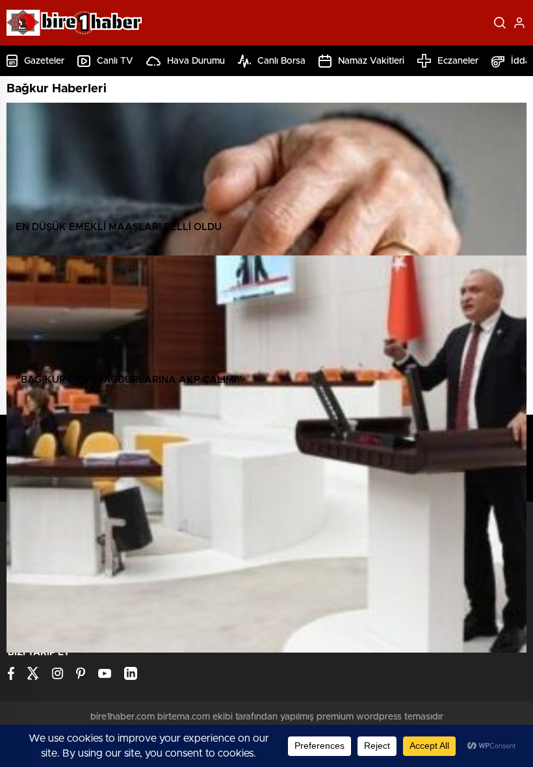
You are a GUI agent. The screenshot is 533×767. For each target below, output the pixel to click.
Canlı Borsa (281, 61)
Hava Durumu (196, 61)
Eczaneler (457, 61)
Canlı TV (115, 61)
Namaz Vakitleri (371, 61)
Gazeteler (44, 61)
